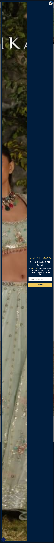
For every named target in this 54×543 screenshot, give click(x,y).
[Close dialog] (51, 3)
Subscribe (40, 285)
